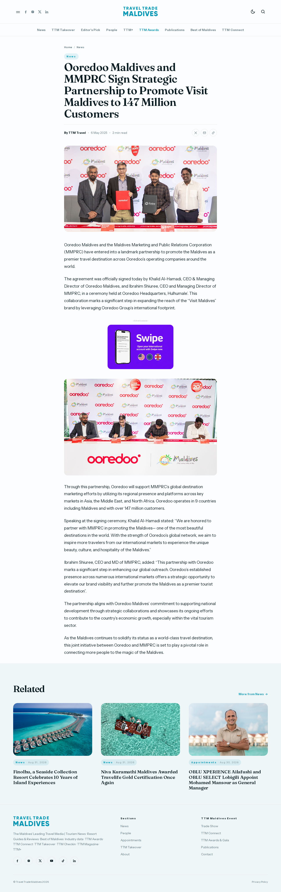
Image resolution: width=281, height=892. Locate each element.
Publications (174, 30)
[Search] (263, 11)
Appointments (131, 840)
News (41, 30)
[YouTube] (51, 861)
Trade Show (209, 826)
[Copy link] (213, 132)
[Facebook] (26, 12)
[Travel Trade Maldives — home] (140, 12)
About (125, 854)
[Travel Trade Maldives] (31, 821)
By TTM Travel (75, 132)
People (111, 30)
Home (68, 47)
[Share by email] (204, 132)
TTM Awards (149, 30)
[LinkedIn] (47, 12)
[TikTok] (63, 861)
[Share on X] (195, 132)
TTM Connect (233, 30)
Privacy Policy (260, 881)
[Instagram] (33, 12)
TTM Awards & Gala (215, 840)
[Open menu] (18, 11)
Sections (128, 818)
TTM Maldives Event (219, 818)
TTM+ (128, 30)
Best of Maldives (203, 30)
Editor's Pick (90, 30)
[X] (40, 12)
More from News (251, 694)
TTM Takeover (63, 30)
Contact (207, 854)
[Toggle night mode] (253, 11)
